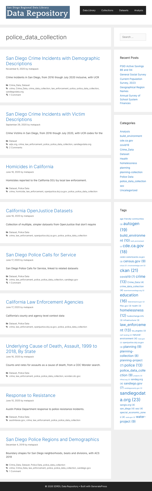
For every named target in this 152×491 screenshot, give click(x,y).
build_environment (131, 135)
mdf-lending (126, 335)
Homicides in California (29, 166)
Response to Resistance (30, 395)
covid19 (124, 145)
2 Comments (15, 147)
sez (122, 185)
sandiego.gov (71, 279)
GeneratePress (99, 486)
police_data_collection (88, 88)
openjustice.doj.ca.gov (56, 191)
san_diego (127, 408)
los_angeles (139, 331)
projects (137, 376)
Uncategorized (128, 190)
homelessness (128, 163)
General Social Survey (133, 74)
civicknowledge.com (136, 266)
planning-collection (131, 172)
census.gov (134, 261)
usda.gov (130, 417)
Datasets (123, 10)
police (73, 88)
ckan (129, 270)
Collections (107, 10)
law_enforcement (59, 88)
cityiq (123, 266)
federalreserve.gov (136, 302)
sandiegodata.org (15, 91)
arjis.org (13, 144)
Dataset (26, 85)
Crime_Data (15, 85)
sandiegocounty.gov (133, 388)
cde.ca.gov (126, 140)
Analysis (138, 10)
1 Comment (15, 95)
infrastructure (131, 320)
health (136, 306)
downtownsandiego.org (134, 291)
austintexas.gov (17, 420)
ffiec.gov (125, 306)
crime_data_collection (39, 88)
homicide (20, 191)
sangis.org (127, 404)
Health (124, 158)
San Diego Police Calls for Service (41, 254)
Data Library (89, 10)
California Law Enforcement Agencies (44, 302)
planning (125, 167)
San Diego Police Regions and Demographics (52, 439)
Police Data (23, 188)
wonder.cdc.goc (72, 376)
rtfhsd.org (125, 380)
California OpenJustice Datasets (39, 210)
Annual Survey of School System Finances (130, 99)
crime (12, 88)
